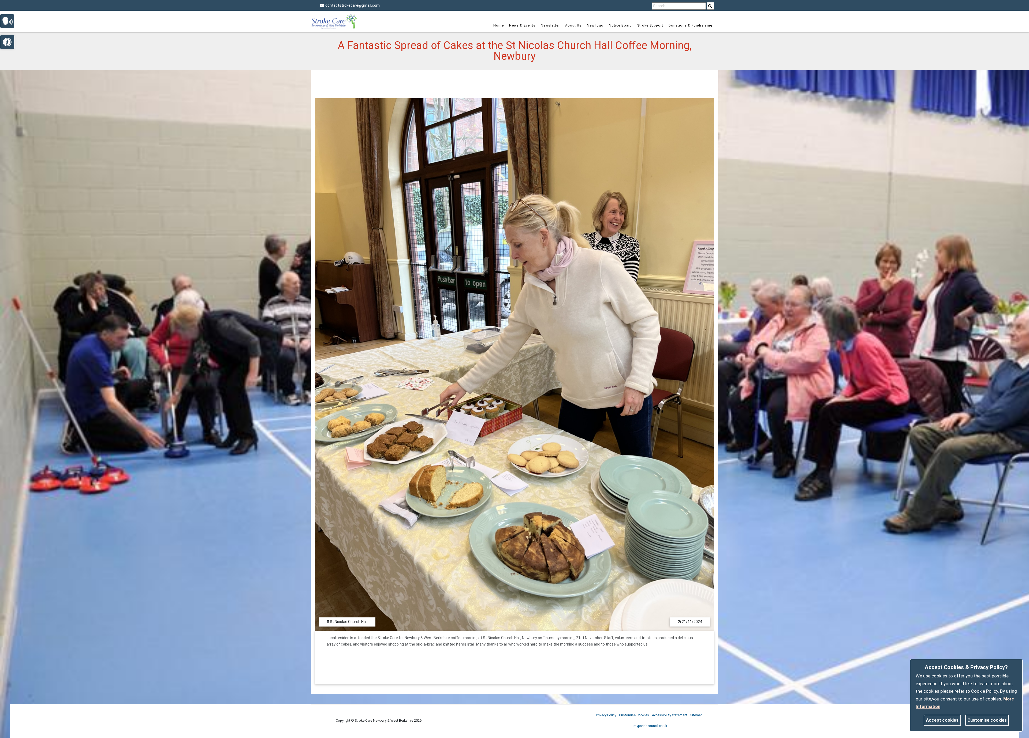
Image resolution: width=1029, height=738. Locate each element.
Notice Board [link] (620, 25)
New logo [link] (595, 25)
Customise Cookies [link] (634, 715)
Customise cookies (987, 720)
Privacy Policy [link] (606, 715)
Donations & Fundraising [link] (690, 25)
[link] (710, 6)
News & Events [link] (522, 25)
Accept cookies (942, 720)
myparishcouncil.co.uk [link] (650, 726)
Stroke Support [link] (650, 25)
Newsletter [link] (550, 25)
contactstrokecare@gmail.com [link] (352, 5)
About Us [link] (573, 25)
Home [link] (498, 25)
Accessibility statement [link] (669, 715)
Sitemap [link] (696, 715)
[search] (710, 6)
